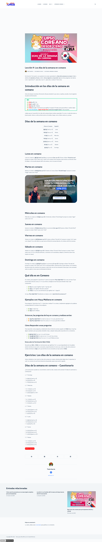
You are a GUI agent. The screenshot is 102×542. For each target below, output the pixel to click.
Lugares (39, 4)
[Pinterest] (57, 456)
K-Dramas (45, 4)
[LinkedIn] (70, 456)
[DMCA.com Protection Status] (7, 540)
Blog (50, 4)
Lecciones (46, 71)
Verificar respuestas (29, 448)
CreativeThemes (31, 536)
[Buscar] (95, 4)
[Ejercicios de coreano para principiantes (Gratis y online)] (81, 499)
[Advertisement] (51, 18)
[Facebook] (31, 456)
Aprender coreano (53, 71)
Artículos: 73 (51, 475)
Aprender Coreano (58, 4)
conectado (38, 525)
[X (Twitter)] (44, 456)
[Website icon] (51, 472)
